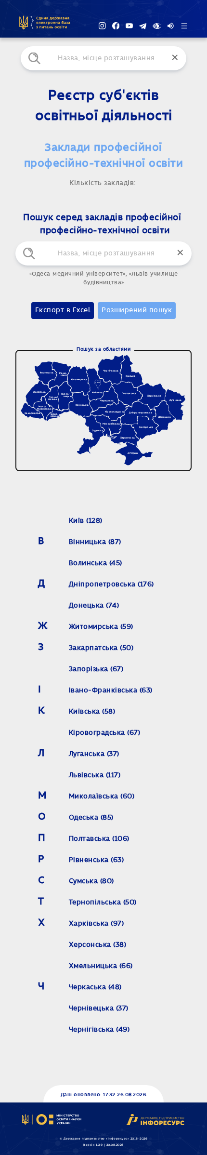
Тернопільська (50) (103, 902)
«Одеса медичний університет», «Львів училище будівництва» (103, 278)
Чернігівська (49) (99, 1029)
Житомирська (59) (101, 627)
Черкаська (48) (95, 987)
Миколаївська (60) (102, 796)
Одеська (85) (91, 817)
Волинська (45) (95, 563)
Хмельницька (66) (101, 966)
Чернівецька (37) (99, 1008)
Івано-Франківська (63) (111, 690)
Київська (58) (92, 711)
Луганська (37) (94, 754)
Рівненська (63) (96, 860)
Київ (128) (86, 521)
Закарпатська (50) (101, 648)
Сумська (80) (91, 881)
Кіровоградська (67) (105, 733)
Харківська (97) (96, 923)
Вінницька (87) (95, 542)
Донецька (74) (94, 605)
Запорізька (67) (96, 669)
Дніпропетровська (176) (111, 584)
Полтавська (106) (99, 839)
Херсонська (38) (98, 945)
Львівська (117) (95, 775)
